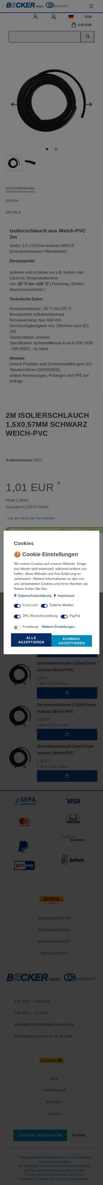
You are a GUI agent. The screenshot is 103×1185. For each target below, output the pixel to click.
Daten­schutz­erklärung (35, 596)
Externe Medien (62, 605)
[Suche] (87, 36)
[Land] (71, 17)
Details (13, 212)
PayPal (74, 616)
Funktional (30, 627)
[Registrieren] (54, 17)
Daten (12, 201)
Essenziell (30, 605)
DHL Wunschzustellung (40, 616)
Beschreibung (20, 188)
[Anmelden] (36, 17)
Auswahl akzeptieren (72, 641)
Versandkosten (45, 518)
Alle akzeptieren (31, 640)
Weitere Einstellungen (58, 627)
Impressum (66, 596)
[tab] (20, 189)
